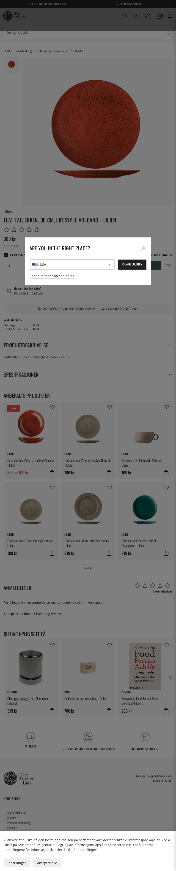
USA (43, 264)
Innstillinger (17, 863)
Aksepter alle (47, 863)
